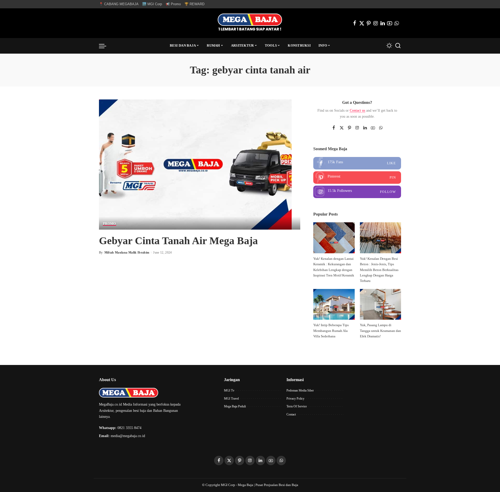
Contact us (357, 110)
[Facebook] (354, 23)
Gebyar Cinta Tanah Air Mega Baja (178, 241)
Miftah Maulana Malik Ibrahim (126, 252)
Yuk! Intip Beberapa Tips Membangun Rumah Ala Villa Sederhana (331, 330)
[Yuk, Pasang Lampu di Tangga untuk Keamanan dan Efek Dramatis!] (380, 304)
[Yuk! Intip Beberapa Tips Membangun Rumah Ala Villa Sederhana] (333, 304)
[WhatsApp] (396, 23)
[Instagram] (375, 23)
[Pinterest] (368, 23)
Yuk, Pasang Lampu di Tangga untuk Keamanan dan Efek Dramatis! (380, 330)
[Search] (398, 46)
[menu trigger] (105, 46)
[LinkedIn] (382, 23)
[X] (361, 23)
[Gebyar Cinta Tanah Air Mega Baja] (195, 164)
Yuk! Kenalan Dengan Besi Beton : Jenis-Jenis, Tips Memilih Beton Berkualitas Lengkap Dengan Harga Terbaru (379, 270)
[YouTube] (389, 23)
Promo (109, 223)
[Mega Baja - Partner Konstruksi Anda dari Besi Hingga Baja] (250, 23)
